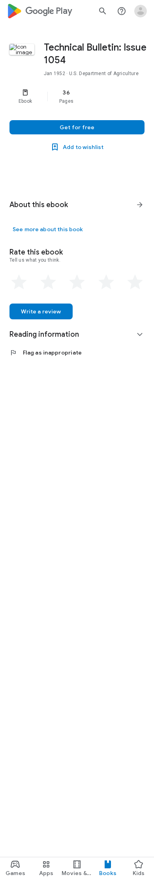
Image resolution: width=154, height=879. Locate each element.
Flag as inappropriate (45, 353)
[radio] (18, 282)
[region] (77, 96)
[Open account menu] (140, 11)
